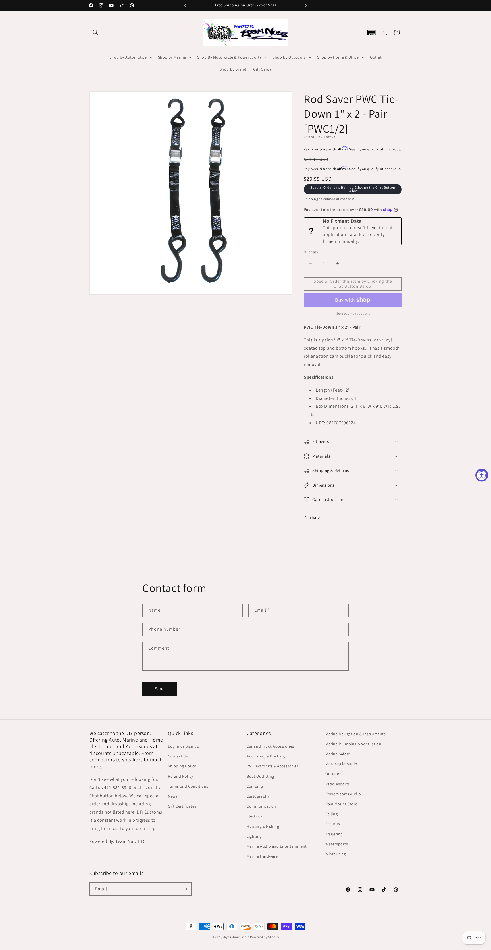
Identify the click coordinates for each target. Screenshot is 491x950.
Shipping (311, 199)
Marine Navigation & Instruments (355, 733)
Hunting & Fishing (263, 826)
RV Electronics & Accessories (272, 766)
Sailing (331, 813)
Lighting (254, 836)
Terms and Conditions (188, 786)
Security (332, 823)
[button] (95, 32)
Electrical (255, 816)
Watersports (336, 843)
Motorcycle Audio (341, 763)
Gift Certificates (182, 806)
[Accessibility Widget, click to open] (481, 475)
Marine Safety (337, 753)
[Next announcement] (306, 5)
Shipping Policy (182, 766)
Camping (255, 786)
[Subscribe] (185, 889)
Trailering (334, 834)
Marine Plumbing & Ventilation (353, 743)
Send (160, 688)
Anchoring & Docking (266, 756)
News (173, 796)
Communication (261, 806)
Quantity (311, 252)
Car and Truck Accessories (270, 746)
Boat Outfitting (260, 776)
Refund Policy (180, 776)
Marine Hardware (262, 856)
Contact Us (178, 756)
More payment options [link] (352, 313)
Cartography (258, 796)
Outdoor (333, 773)
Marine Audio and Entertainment (277, 846)
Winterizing (335, 853)
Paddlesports (337, 784)
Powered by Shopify (264, 937)
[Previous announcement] (185, 5)
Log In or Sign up (183, 746)
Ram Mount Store (341, 803)
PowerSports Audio (343, 793)
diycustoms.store (236, 937)
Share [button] (314, 517)
